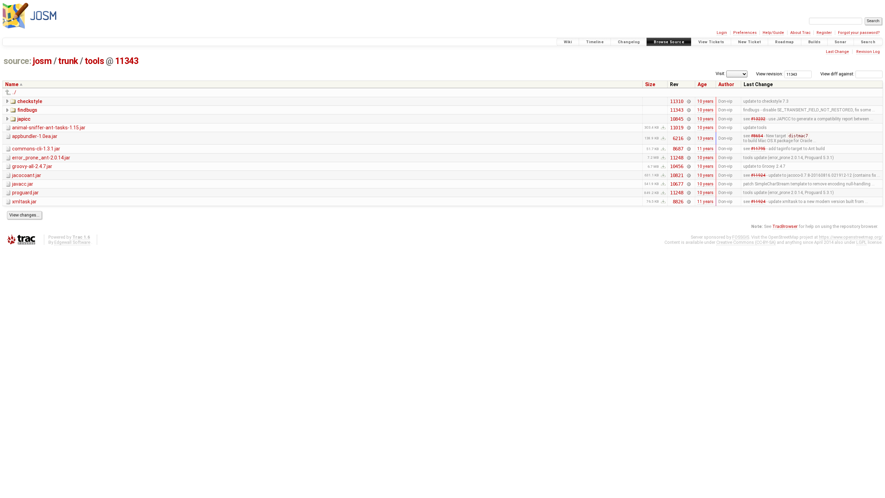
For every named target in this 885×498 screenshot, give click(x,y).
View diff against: (837, 73)
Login (722, 32)
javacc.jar (22, 184)
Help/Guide (773, 32)
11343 (127, 61)
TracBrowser (785, 226)
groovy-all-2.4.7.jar (32, 166)
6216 (678, 138)
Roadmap (784, 42)
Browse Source (669, 42)
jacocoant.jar (26, 175)
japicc (23, 119)
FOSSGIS (740, 237)
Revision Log (868, 51)
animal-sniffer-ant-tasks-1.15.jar (48, 127)
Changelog (629, 42)
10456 (676, 166)
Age (702, 84)
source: (17, 61)
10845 (676, 119)
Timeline (595, 42)
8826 (678, 201)
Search (868, 42)
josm (42, 61)
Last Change (837, 51)
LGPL (861, 242)
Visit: (720, 73)
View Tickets (711, 42)
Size (650, 84)
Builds (814, 42)
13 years (705, 138)
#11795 (758, 148)
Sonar (841, 42)
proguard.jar (25, 192)
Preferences (745, 32)
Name (11, 84)
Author (726, 84)
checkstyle (29, 101)
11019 (676, 127)
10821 (676, 175)
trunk (68, 61)
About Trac (800, 32)
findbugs (27, 110)
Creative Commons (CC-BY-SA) (746, 242)
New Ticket (749, 42)
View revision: (769, 73)
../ (14, 92)
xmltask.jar (24, 201)
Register (824, 32)
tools (94, 61)
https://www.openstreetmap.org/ (851, 237)
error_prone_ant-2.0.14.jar (41, 157)
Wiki (568, 42)
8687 (678, 148)
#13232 (758, 119)
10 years (705, 101)
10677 (676, 184)
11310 (676, 101)
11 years (705, 148)
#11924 (758, 175)
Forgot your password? (859, 32)
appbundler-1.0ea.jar (34, 136)
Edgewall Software (72, 242)
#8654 (757, 135)
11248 (676, 157)
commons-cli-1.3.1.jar (36, 148)
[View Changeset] (688, 101)
